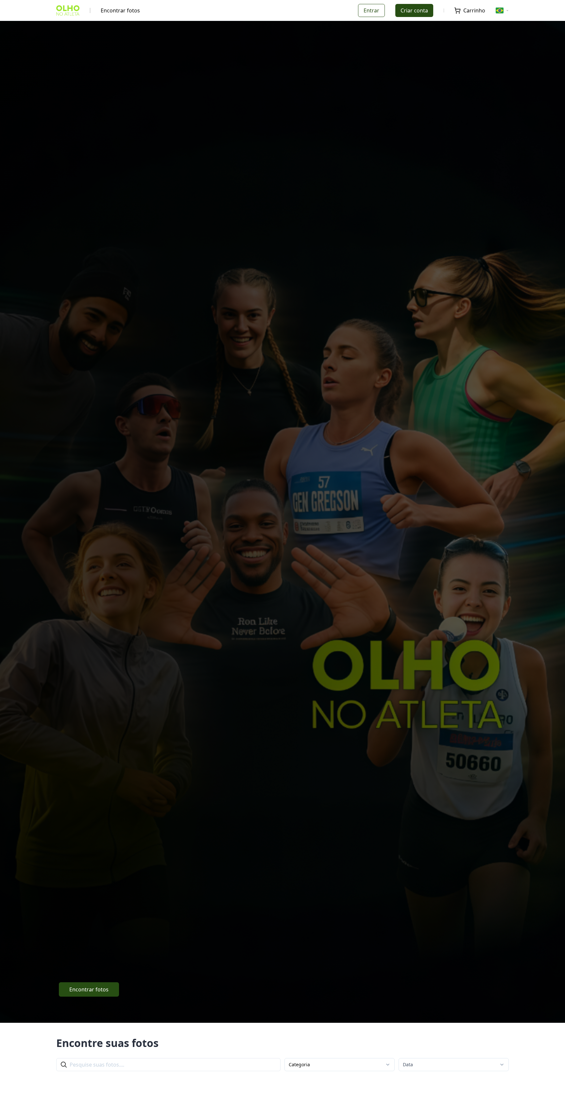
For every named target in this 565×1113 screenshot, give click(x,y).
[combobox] (339, 1064)
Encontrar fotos (120, 10)
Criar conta (414, 10)
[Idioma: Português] (502, 10)
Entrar (371, 10)
